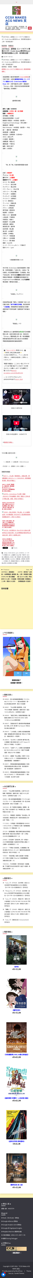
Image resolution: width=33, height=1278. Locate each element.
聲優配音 (10, 45)
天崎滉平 (18, 557)
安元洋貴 (24, 557)
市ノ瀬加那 (12, 561)
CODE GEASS (11, 553)
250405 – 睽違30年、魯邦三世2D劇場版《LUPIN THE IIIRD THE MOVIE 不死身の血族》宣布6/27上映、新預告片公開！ (17, 901)
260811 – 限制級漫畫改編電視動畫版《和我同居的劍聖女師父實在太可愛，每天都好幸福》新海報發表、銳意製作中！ (16, 766)
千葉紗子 (24, 555)
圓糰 (7, 909)
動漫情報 (4, 45)
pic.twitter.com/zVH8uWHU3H (13, 373)
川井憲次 (5, 561)
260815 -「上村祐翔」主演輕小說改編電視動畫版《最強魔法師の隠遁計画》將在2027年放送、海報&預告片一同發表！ (17, 734)
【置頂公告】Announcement (20, 920)
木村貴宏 (27, 561)
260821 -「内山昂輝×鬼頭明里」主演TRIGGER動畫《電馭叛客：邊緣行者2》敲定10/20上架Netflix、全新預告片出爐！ (16, 709)
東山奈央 (4, 563)
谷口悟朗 (14, 563)
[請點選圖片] (16, 1250)
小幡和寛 (17, 559)
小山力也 (12, 559)
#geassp (13, 371)
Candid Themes (19, 1273)
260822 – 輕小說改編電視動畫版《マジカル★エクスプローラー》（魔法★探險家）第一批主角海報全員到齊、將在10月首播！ (16, 701)
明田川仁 (17, 561)
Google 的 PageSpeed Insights (12, 1228)
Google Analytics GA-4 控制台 (12, 1225)
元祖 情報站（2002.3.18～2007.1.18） (14, 1235)
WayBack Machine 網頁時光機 (12, 1232)
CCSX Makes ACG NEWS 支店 (16, 21)
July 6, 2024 (19, 379)
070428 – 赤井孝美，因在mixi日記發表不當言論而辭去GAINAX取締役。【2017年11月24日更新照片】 (17, 885)
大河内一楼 (13, 557)
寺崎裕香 (7, 559)
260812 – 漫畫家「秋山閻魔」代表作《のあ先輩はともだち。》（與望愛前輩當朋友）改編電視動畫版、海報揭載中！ (16, 758)
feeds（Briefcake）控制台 (11, 1218)
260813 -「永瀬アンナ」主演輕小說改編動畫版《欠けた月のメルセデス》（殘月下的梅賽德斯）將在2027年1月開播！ (17, 750)
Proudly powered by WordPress (12, 1271)
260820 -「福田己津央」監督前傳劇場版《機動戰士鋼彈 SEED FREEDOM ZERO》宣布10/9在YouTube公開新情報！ (17, 718)
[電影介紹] (16, 964)
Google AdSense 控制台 (10, 1221)
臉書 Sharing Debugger (10, 1238)
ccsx (7, 883)
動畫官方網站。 (9, 442)
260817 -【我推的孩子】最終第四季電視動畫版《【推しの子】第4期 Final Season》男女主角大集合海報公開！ (17, 726)
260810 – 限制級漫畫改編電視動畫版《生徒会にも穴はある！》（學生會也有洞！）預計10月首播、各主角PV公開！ (16, 774)
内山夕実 (18, 555)
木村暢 (22, 561)
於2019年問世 (24, 77)
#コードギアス (11, 350)
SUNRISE (21, 553)
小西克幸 (23, 559)
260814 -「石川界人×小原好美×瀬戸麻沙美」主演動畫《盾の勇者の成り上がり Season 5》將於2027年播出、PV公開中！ (17, 742)
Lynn (17, 553)
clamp (5, 553)
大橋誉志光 (6, 557)
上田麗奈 (13, 555)
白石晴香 (9, 563)
